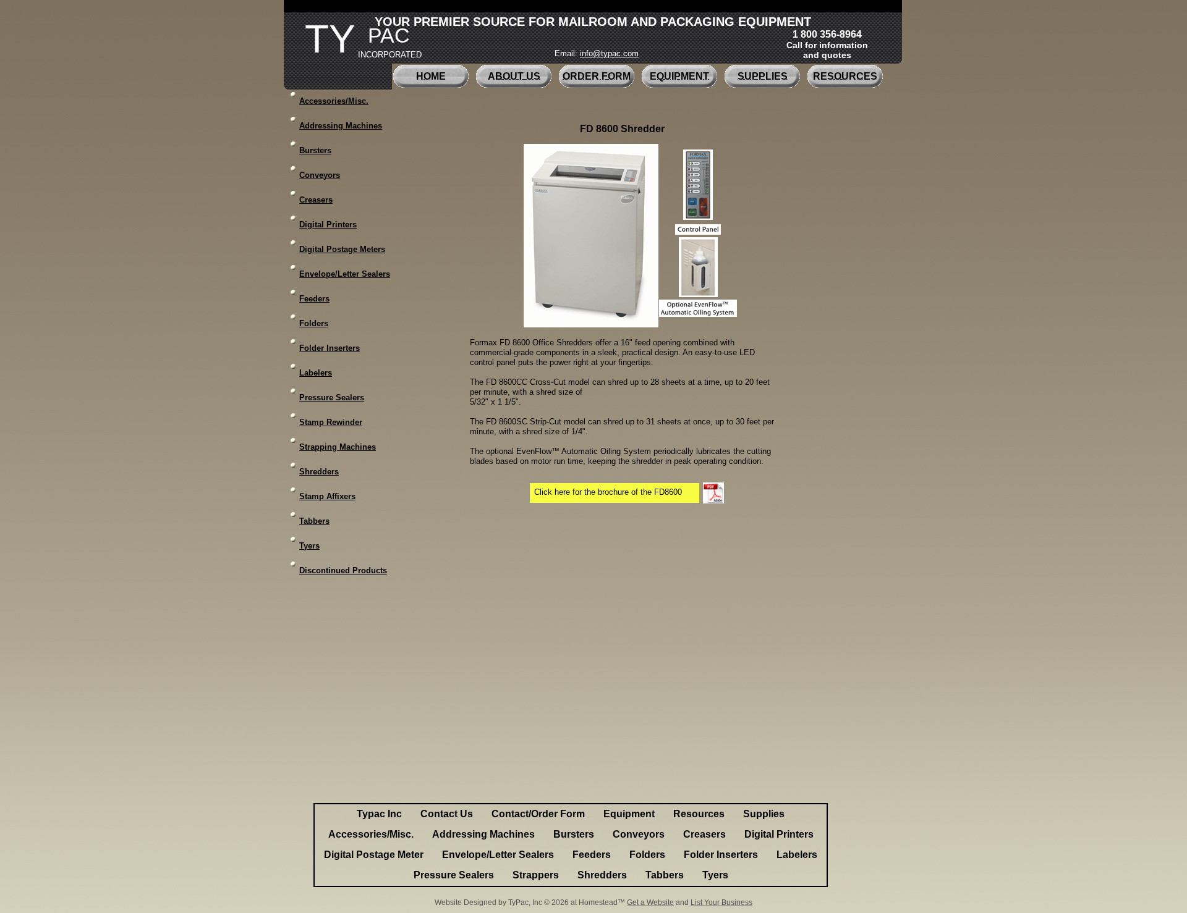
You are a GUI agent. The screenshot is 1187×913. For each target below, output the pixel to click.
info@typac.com (609, 53)
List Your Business (721, 902)
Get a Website (650, 902)
